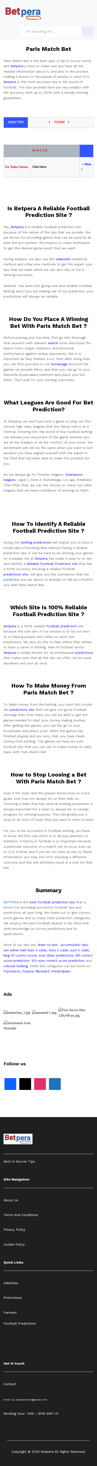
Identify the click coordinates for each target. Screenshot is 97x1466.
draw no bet (47, 945)
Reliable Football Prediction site (52, 564)
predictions (84, 652)
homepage (59, 364)
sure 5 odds (79, 950)
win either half (15, 950)
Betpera (17, 66)
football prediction (61, 626)
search (53, 343)
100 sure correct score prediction (58, 960)
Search (87, 31)
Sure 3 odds (58, 950)
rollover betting (16, 966)
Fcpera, (28, 971)
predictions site (16, 574)
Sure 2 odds (37, 950)
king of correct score (20, 955)
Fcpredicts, (12, 971)
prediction (12, 579)
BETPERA (11, 902)
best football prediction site (52, 902)
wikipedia (63, 259)
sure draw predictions (56, 955)
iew (88, 164)
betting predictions (36, 542)
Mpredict (42, 971)
